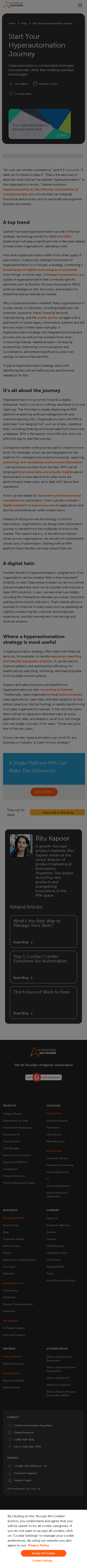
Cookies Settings (42, 1560)
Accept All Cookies (43, 1553)
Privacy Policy (38, 1545)
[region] (43, 1539)
